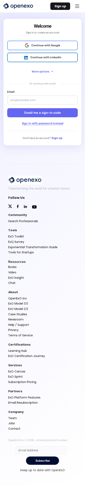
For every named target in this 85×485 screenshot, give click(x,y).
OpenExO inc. (17, 298)
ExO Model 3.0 (18, 303)
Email (10, 92)
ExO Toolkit (16, 236)
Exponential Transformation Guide (33, 247)
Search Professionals (23, 221)
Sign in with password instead (42, 123)
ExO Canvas (16, 371)
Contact (14, 429)
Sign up (60, 6)
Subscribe (42, 460)
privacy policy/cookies (52, 440)
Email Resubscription (23, 403)
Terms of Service (20, 335)
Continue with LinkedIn (45, 57)
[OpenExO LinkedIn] (25, 207)
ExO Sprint (15, 377)
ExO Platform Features (24, 397)
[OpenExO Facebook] (18, 207)
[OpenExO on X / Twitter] (10, 207)
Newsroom (16, 319)
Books (12, 267)
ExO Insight (16, 278)
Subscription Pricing (22, 382)
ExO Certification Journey (26, 356)
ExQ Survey (16, 242)
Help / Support (18, 325)
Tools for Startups (21, 252)
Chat (11, 283)
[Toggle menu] (77, 6)
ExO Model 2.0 (18, 309)
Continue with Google (45, 45)
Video (12, 272)
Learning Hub (17, 351)
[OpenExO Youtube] (34, 207)
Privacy (13, 330)
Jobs (11, 423)
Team (12, 418)
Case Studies (17, 314)
